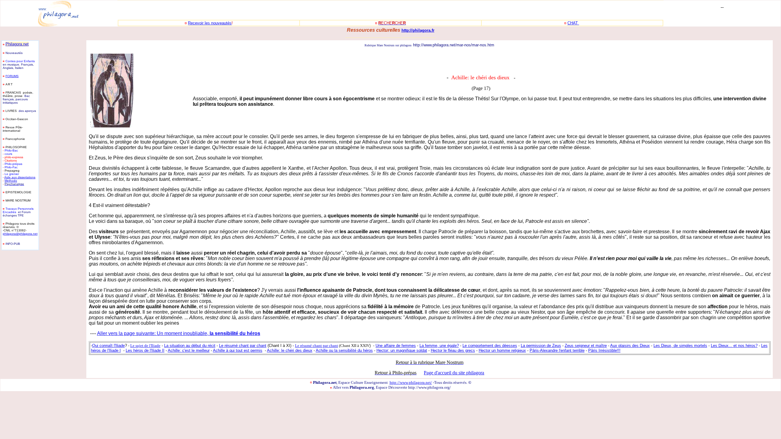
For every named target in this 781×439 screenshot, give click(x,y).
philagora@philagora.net (20, 233)
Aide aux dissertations (19, 177)
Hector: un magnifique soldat (401, 350)
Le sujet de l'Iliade (145, 345)
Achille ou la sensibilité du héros (344, 350)
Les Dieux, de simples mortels (680, 345)
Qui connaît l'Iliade (108, 345)
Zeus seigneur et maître (586, 345)
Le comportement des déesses (489, 345)
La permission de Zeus (541, 345)
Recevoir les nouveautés (210, 23)
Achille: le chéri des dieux (289, 350)
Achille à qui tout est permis (237, 350)
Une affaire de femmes (396, 345)
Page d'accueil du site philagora (454, 372)
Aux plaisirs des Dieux (630, 345)
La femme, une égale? (439, 345)
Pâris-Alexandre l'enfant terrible (557, 350)
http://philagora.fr (417, 30)
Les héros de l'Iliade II (145, 350)
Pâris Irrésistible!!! (604, 350)
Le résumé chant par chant (242, 345)
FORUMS (12, 76)
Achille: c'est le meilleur (189, 350)
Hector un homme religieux (502, 350)
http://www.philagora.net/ (411, 382)
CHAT (573, 23)
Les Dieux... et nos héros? (734, 345)
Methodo (11, 180)
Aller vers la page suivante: (127, 333)
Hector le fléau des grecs (453, 350)
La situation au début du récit (189, 345)
